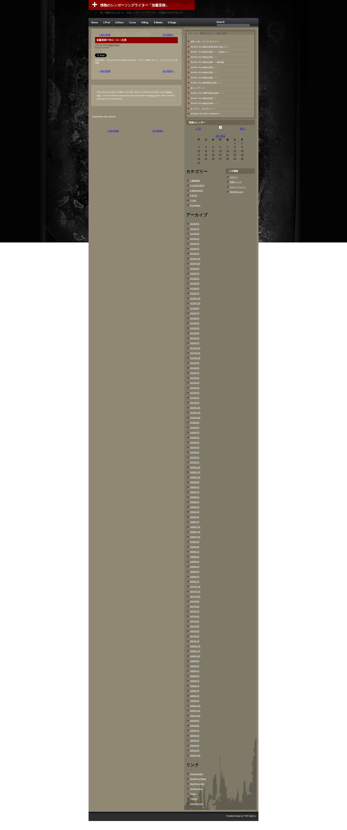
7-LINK (193, 200)
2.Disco (119, 22)
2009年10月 (195, 477)
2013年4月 (194, 283)
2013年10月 (195, 264)
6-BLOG (193, 195)
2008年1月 (194, 581)
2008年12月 (195, 527)
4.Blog (144, 22)
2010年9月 (194, 423)
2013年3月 (194, 288)
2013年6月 (194, 279)
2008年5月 (194, 562)
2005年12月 (195, 706)
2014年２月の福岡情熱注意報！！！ (206, 83)
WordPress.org (236, 192)
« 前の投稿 (104, 34)
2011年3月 (194, 393)
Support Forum (196, 804)
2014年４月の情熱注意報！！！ (204, 72)
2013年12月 (195, 259)
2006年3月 (194, 691)
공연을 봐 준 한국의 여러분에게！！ (206, 114)
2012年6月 (194, 318)
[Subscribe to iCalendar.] (220, 128)
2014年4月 (194, 244)
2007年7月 (194, 611)
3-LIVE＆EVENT (197, 185)
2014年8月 (194, 224)
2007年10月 (195, 596)
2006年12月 (195, 646)
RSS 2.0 (152, 95)
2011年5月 (194, 383)
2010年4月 (194, 447)
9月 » (243, 128)
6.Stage (172, 22)
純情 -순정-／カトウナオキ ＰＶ (204, 41)
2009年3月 (194, 512)
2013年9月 (194, 269)
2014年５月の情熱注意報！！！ (204, 67)
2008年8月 (194, 547)
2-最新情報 (195, 181)
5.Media (158, 22)
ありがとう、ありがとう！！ (203, 108)
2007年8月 (194, 606)
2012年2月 (194, 338)
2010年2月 (194, 457)
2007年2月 (194, 636)
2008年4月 (194, 567)
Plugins (193, 794)
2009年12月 (195, 467)
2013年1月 (194, 293)
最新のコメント (207, 33)
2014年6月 (194, 234)
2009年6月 (194, 497)
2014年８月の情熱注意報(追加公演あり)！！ (210, 47)
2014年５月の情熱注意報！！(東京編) (207, 62)
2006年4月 (194, 686)
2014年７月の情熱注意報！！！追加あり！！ (210, 52)
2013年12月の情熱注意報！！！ (204, 103)
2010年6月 (194, 437)
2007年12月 (195, 587)
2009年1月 (194, 522)
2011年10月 (195, 358)
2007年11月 (195, 591)
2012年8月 (194, 308)
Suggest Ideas (196, 789)
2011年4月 (194, 388)
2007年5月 (194, 621)
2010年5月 (194, 442)
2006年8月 (194, 666)
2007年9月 (194, 601)
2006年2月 (194, 696)
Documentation (196, 774)
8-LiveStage (195, 205)
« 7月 (198, 128)
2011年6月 (194, 378)
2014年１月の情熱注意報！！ (203, 98)
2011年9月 (194, 363)
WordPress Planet (198, 779)
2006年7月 (194, 671)
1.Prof (106, 22)
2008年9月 (194, 542)
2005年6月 (194, 736)
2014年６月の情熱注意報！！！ (204, 57)
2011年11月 (195, 353)
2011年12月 (195, 348)
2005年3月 (194, 750)
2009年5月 (194, 502)
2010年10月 (195, 418)
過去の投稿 (222, 33)
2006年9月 (194, 661)
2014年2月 (194, 249)
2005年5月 (194, 740)
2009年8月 (194, 487)
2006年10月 (195, 656)
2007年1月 (194, 641)
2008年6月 (194, 557)
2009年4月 (194, 507)
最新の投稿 (193, 33)
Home (94, 22)
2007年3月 (194, 631)
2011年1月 (194, 403)
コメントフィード (238, 187)
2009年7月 (194, 492)
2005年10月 (195, 716)
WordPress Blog (197, 784)
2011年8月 (194, 368)
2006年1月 (194, 701)
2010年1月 (194, 462)
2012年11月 (195, 303)
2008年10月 (195, 537)
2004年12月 (195, 755)
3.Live (132, 22)
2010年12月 (195, 408)
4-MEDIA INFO (114, 45)
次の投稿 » (168, 34)
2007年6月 (194, 616)
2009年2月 (194, 517)
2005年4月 (194, 746)
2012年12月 (195, 298)
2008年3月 (194, 572)
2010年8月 (194, 428)
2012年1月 (194, 343)
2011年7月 (194, 373)
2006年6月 (194, 676)
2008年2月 (194, 577)
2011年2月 (194, 398)
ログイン (234, 177)
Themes (193, 799)
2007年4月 (194, 626)
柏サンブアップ (197, 88)
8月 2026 (220, 136)
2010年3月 (194, 452)
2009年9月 (194, 482)
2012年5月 (194, 323)
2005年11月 (195, 711)
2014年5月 (194, 239)
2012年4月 (194, 328)
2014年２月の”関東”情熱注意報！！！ (207, 93)
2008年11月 (195, 532)
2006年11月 (195, 651)
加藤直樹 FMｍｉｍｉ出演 (111, 39)
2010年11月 (195, 413)
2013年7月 (194, 273)
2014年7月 (194, 229)
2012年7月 (194, 313)
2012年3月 (194, 333)
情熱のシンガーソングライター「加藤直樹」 (134, 5)
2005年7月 (194, 731)
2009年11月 (195, 472)
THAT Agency (250, 816)
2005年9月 (194, 721)
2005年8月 (194, 726)
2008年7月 (194, 552)
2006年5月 (194, 681)
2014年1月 (194, 254)
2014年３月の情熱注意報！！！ (204, 78)
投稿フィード (236, 182)
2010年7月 (194, 432)
